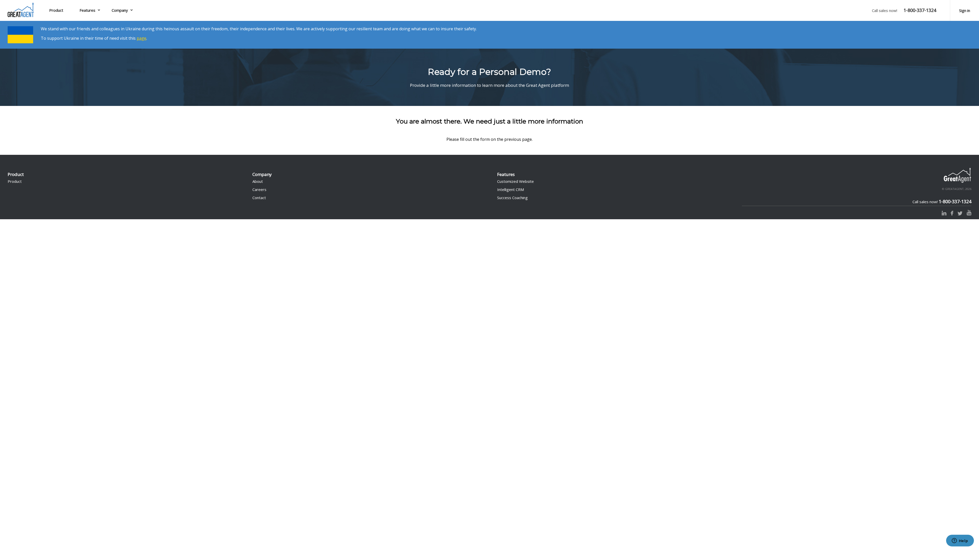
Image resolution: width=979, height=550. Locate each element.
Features (87, 10)
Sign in (964, 10)
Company (120, 10)
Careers (259, 189)
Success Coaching (512, 197)
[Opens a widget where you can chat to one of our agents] (960, 541)
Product (56, 10)
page (141, 38)
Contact (259, 197)
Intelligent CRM (510, 189)
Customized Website (515, 181)
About (257, 181)
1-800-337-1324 (920, 10)
